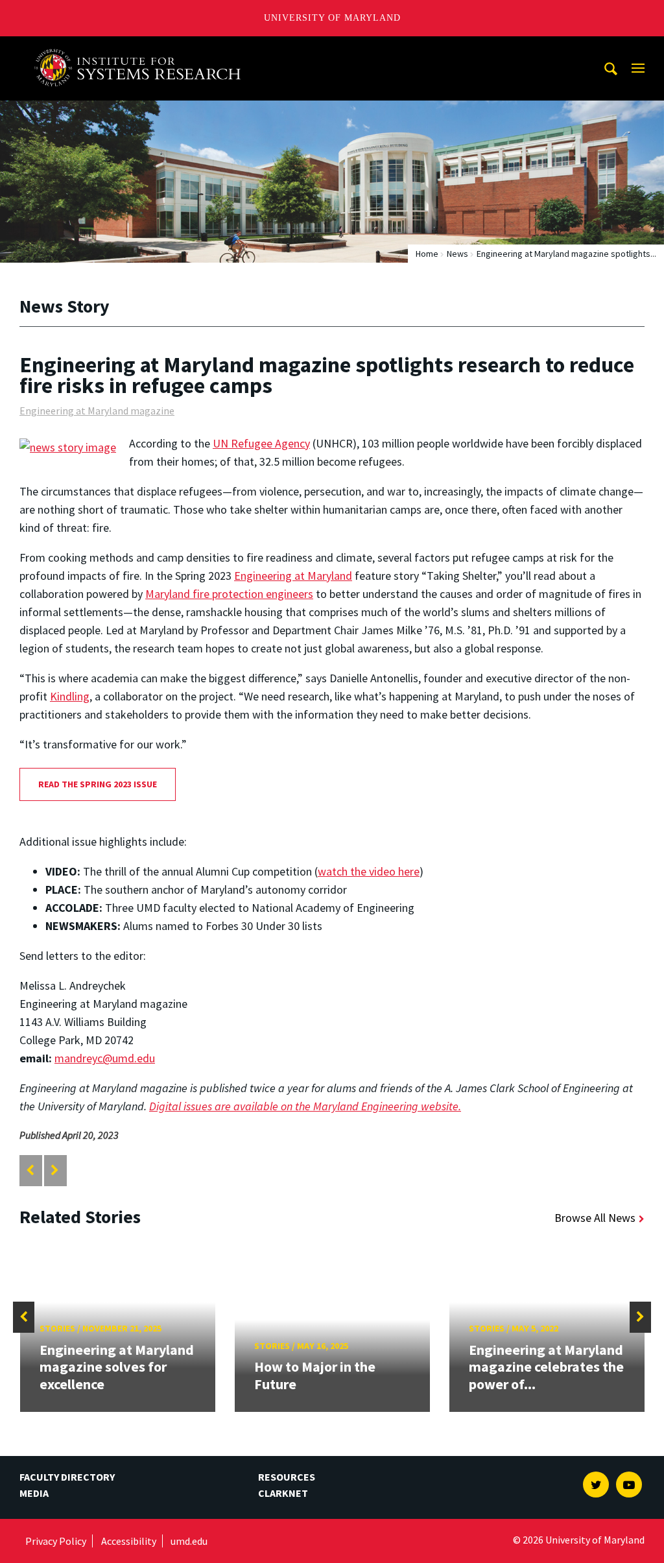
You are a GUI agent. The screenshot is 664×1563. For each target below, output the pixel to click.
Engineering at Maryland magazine (96, 410)
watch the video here (369, 871)
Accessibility (128, 1540)
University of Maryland (332, 18)
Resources (286, 1476)
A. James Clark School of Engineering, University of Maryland (142, 48)
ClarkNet (283, 1492)
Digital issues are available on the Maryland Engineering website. (305, 1106)
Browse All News (594, 1217)
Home (427, 253)
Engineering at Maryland (293, 575)
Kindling (69, 696)
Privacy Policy (55, 1540)
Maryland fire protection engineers (229, 593)
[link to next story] (55, 1170)
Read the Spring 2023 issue (97, 784)
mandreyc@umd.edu (104, 1058)
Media (34, 1492)
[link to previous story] (30, 1170)
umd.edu (189, 1540)
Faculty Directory (67, 1476)
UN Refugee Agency (261, 443)
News (457, 253)
